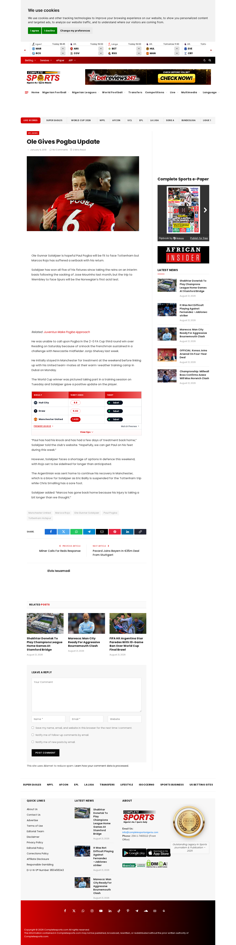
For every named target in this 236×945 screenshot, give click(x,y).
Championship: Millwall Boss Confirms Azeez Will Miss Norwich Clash (194, 375)
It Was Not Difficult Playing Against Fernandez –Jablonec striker (193, 310)
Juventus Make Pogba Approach (67, 332)
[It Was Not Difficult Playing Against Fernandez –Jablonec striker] (167, 309)
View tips (85, 432)
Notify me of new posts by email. (55, 742)
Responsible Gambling (40, 864)
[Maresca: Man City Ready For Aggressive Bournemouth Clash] (86, 623)
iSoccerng (146, 784)
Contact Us (33, 814)
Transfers (135, 92)
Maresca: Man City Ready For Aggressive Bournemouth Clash (84, 642)
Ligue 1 (207, 120)
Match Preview (129, 426)
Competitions (154, 92)
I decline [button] (49, 30)
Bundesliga (189, 120)
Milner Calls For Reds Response (60, 551)
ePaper (60, 60)
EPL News (33, 133)
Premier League (42, 426)
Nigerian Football (54, 92)
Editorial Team (35, 831)
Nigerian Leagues (84, 92)
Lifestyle (126, 784)
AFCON (116, 120)
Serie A (170, 120)
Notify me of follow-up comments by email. (62, 735)
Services (44, 60)
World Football (112, 92)
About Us (32, 809)
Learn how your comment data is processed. (102, 766)
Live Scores (30, 120)
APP (71, 60)
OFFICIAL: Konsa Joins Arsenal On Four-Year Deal (193, 354)
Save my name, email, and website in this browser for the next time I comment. (84, 728)
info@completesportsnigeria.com (140, 832)
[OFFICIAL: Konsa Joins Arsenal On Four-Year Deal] (167, 355)
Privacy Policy (35, 842)
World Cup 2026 (81, 120)
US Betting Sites (201, 784)
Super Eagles (54, 120)
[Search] (209, 60)
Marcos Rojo (62, 512)
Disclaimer (33, 837)
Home (35, 92)
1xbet (116, 402)
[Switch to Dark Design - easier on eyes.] (204, 60)
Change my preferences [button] (75, 30)
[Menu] (26, 92)
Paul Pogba (110, 512)
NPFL (102, 120)
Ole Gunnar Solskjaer (86, 512)
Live (173, 92)
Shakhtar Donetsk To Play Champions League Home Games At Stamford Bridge (44, 644)
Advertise (32, 820)
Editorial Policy (35, 848)
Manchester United (40, 512)
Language (210, 92)
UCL (130, 120)
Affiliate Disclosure (38, 859)
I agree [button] (34, 30)
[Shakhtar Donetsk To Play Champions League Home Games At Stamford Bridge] (45, 623)
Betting (29, 60)
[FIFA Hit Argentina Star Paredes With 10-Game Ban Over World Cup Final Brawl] (128, 623)
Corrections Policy (38, 853)
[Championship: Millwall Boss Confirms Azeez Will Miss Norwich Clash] (167, 375)
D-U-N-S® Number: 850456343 (45, 870)
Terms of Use (35, 826)
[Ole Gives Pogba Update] (83, 230)
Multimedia (189, 92)
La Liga (154, 120)
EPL (141, 120)
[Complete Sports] (43, 77)
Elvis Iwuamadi (59, 571)
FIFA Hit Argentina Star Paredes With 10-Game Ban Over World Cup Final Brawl (126, 644)
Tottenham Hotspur (40, 518)
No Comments (60, 149)
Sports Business (172, 784)
